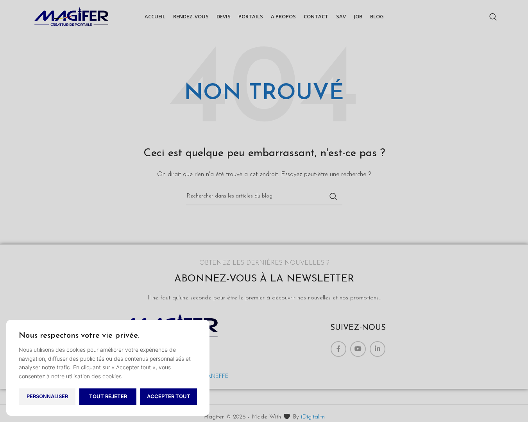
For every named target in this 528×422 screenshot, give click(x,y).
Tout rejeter (108, 396)
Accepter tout (168, 396)
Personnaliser (47, 396)
